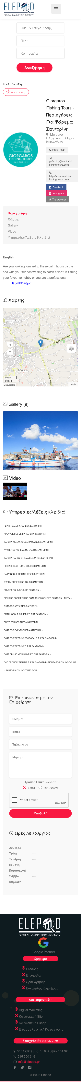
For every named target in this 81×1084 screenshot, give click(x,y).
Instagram (58, 193)
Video (12, 231)
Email (31, 787)
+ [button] (10, 344)
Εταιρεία (33, 975)
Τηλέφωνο (50, 787)
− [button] (10, 351)
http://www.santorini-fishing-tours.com (60, 177)
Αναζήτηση (34, 67)
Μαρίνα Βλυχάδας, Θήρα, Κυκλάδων (60, 138)
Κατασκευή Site (31, 1016)
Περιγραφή (17, 213)
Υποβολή (40, 813)
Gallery (13, 225)
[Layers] (71, 348)
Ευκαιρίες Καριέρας (42, 988)
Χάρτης (13, 219)
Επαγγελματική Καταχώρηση (42, 1029)
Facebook (58, 187)
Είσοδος (32, 969)
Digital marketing (30, 1010)
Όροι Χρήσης (35, 982)
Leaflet (73, 384)
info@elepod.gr (29, 1061)
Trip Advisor (59, 199)
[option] (40, 440)
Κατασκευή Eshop (32, 1023)
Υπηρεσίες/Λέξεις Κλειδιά (29, 237)
